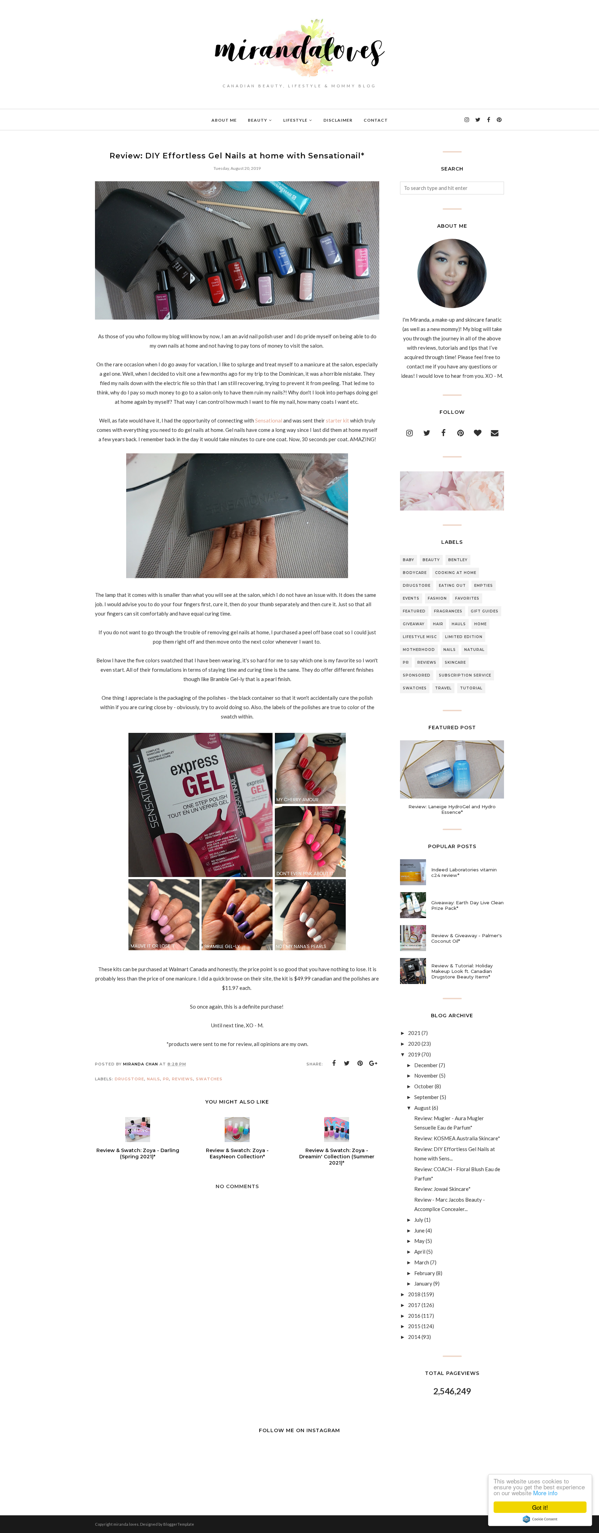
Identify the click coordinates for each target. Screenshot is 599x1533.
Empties (483, 585)
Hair (438, 624)
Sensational (268, 420)
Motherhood (419, 649)
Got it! (540, 1507)
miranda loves (126, 1524)
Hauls (459, 624)
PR (166, 1079)
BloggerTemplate (178, 1524)
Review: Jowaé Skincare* (442, 1189)
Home (480, 624)
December (426, 1065)
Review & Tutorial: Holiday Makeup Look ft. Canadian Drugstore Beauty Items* (462, 971)
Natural (474, 649)
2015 (414, 1326)
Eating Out (452, 585)
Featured (414, 611)
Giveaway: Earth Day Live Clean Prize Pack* (467, 905)
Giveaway (414, 624)
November (426, 1075)
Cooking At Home (455, 572)
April (419, 1251)
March (421, 1262)
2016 (414, 1316)
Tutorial (471, 688)
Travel (443, 688)
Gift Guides (484, 611)
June (419, 1230)
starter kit (337, 420)
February (424, 1273)
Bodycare (415, 572)
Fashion (437, 598)
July (418, 1220)
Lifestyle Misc (420, 637)
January (423, 1283)
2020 (414, 1043)
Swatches (209, 1079)
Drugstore (129, 1079)
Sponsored (417, 675)
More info (545, 1492)
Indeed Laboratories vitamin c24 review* (464, 872)
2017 (414, 1305)
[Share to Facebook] (333, 1063)
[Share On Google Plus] (373, 1063)
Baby (408, 560)
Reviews (182, 1079)
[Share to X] (347, 1063)
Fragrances (448, 611)
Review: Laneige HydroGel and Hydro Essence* (452, 809)
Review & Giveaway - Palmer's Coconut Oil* (466, 938)
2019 (414, 1054)
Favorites (467, 598)
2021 (414, 1033)
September (426, 1097)
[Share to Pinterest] (360, 1063)
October (424, 1086)
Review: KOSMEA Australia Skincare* (457, 1138)
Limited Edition (464, 637)
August (422, 1108)
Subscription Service (465, 675)
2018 (414, 1294)
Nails (153, 1079)
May (419, 1241)
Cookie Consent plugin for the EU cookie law (540, 1519)
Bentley (458, 560)
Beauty (431, 560)
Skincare (455, 662)
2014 (414, 1337)
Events (411, 598)
